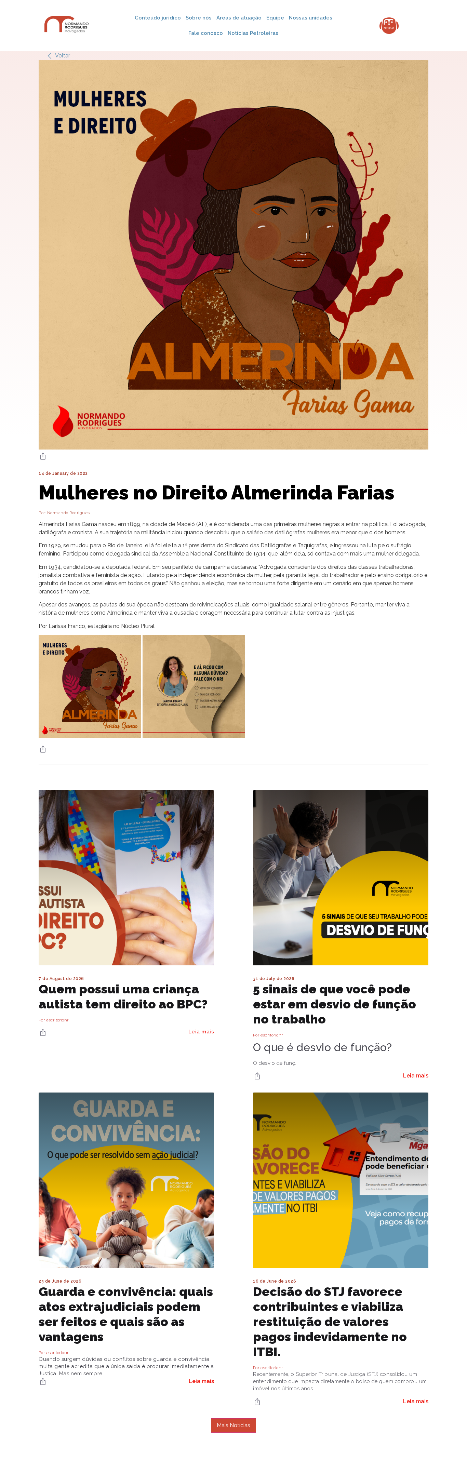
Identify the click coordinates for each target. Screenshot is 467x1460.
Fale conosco (205, 33)
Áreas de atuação (239, 18)
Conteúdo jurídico (158, 18)
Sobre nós (199, 18)
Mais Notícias (233, 1425)
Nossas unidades (310, 18)
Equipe (275, 18)
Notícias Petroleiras (253, 33)
